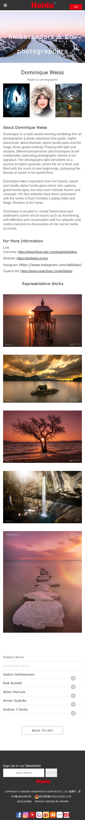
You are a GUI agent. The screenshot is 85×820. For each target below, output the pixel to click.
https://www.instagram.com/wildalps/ (50, 265)
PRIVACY (40, 801)
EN (76, 6)
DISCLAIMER (24, 801)
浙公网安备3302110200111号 (55, 796)
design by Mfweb (57, 801)
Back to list (42, 730)
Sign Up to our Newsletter (22, 765)
